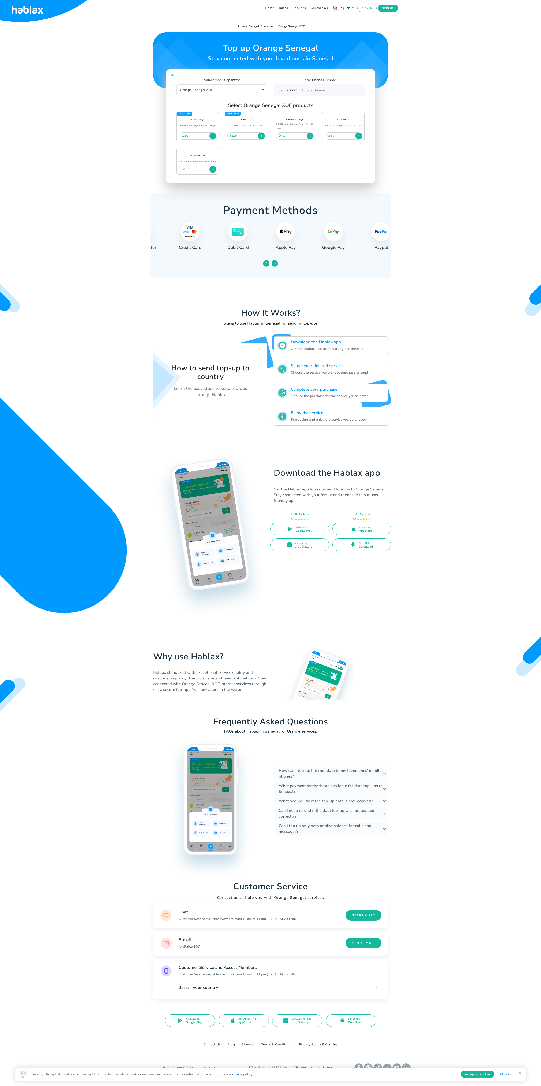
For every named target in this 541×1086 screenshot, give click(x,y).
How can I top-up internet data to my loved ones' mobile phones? (330, 773)
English (344, 8)
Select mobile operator (222, 80)
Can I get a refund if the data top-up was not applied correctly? (326, 813)
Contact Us (319, 8)
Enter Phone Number (319, 80)
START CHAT (363, 915)
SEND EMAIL (363, 943)
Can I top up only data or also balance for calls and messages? (325, 828)
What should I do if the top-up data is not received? (326, 801)
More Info (506, 1074)
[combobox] (280, 987)
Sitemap (248, 1044)
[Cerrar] (520, 1073)
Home (269, 8)
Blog (231, 1044)
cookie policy (242, 1074)
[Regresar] (172, 76)
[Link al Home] (33, 8)
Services (299, 8)
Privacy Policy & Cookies (318, 1044)
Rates (283, 8)
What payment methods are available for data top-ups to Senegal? (331, 788)
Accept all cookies (477, 1074)
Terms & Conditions (276, 1044)
